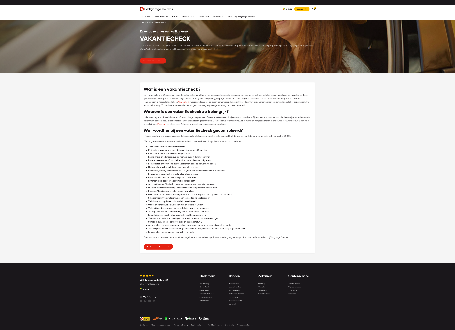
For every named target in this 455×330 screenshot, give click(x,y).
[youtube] (145, 301)
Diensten (149, 22)
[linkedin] (154, 301)
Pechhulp (161, 124)
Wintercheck (183, 102)
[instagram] (149, 301)
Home (142, 22)
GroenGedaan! (175, 319)
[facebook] (141, 301)
